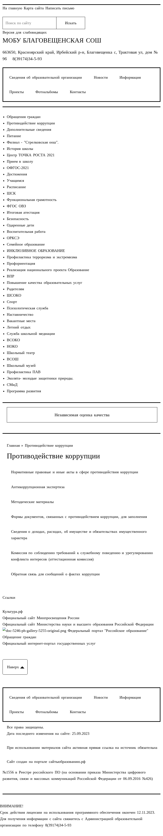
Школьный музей (21, 365)
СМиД (12, 384)
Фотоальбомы (46, 92)
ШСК (11, 193)
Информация (130, 77)
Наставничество (20, 314)
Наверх (13, 667)
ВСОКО (13, 340)
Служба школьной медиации (31, 333)
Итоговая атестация (23, 212)
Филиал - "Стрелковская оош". (33, 142)
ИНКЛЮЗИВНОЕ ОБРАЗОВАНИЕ (36, 251)
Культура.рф (13, 611)
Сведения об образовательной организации (45, 77)
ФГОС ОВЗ (16, 206)
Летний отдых (19, 327)
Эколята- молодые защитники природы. (40, 378)
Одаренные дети (20, 225)
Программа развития (24, 391)
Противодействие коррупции (31, 123)
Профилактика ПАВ (24, 372)
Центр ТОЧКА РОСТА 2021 (31, 155)
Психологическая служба (27, 308)
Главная (14, 445)
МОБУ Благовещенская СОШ (52, 40)
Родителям (15, 289)
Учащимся (15, 180)
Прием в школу (20, 161)
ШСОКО (14, 295)
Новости (101, 77)
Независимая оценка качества (82, 414)
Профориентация (21, 263)
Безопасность (18, 219)
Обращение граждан (20, 637)
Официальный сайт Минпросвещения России (41, 618)
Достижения (17, 174)
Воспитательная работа (26, 231)
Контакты (78, 92)
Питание (14, 136)
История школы (20, 148)
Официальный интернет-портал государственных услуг (49, 643)
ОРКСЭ (13, 238)
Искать (70, 23)
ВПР (10, 276)
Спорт (12, 302)
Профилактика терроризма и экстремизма (42, 257)
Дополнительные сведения (29, 129)
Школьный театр (21, 353)
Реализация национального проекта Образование (48, 270)
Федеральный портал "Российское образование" (107, 630)
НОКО (12, 346)
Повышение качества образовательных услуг (44, 282)
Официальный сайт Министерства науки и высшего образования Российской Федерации (78, 624)
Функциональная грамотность (32, 200)
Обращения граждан (24, 117)
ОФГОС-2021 (18, 168)
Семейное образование (26, 244)
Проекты (16, 92)
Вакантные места (21, 321)
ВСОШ (12, 359)
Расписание (16, 187)
